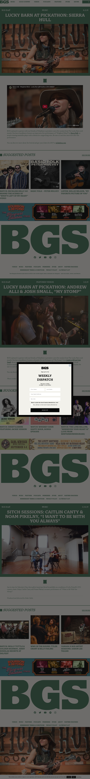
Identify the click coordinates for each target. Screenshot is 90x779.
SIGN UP (45, 410)
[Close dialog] (70, 365)
